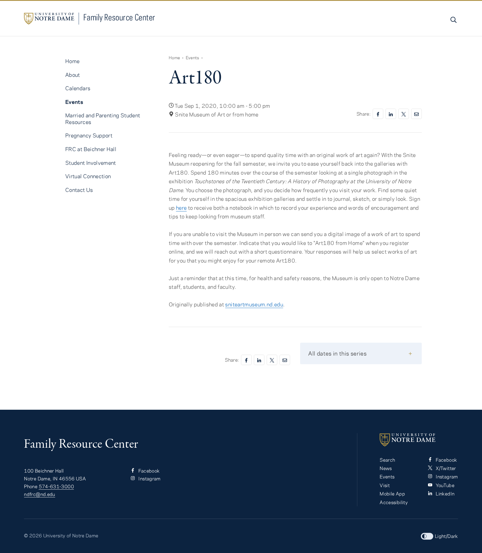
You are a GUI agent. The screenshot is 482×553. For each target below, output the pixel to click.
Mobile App (392, 493)
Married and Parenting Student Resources (102, 118)
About (72, 74)
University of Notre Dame (70, 535)
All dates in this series (337, 353)
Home (174, 57)
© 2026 (33, 535)
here (181, 207)
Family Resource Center (119, 17)
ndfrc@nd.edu (39, 494)
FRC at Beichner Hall (90, 149)
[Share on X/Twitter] (403, 114)
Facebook (148, 471)
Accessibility (394, 502)
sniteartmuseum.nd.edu (254, 304)
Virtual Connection (88, 176)
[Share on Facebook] (378, 114)
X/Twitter (445, 468)
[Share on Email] (416, 114)
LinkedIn (444, 493)
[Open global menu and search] (453, 19)
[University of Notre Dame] (419, 440)
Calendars (77, 88)
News (386, 468)
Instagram (149, 478)
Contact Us (79, 189)
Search (387, 460)
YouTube (444, 485)
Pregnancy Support (88, 135)
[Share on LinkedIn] (390, 114)
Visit (385, 485)
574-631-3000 (56, 486)
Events (192, 57)
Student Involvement (90, 162)
